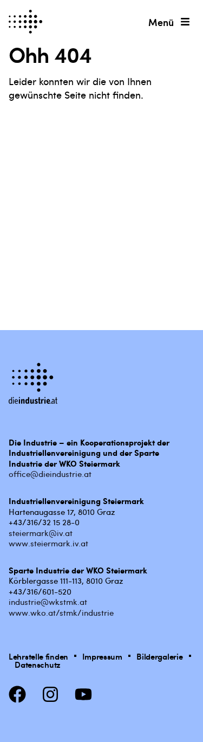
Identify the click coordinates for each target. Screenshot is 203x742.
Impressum (102, 656)
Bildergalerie (159, 656)
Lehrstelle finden (38, 656)
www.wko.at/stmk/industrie (61, 612)
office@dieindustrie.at (50, 473)
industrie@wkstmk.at (48, 601)
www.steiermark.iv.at (48, 543)
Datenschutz (38, 664)
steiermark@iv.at (41, 532)
